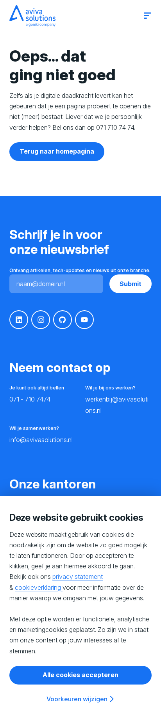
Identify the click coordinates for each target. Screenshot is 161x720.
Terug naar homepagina (57, 151)
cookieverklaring (39, 587)
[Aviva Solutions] (32, 16)
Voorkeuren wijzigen (77, 699)
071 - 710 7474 (29, 399)
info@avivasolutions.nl (41, 440)
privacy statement (77, 576)
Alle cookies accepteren (80, 675)
